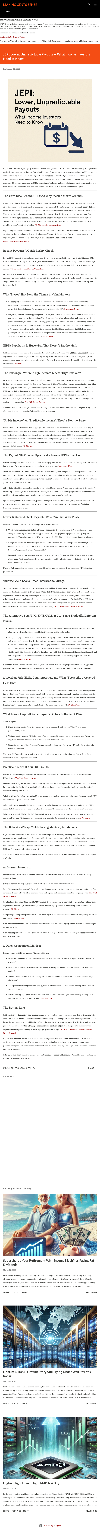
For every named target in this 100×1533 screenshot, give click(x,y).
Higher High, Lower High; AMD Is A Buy (31, 1483)
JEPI (12, 1068)
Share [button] (91, 1068)
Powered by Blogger (51, 1525)
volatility (29, 1068)
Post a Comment (20, 1292)
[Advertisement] (22, 1162)
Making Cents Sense (20, 4)
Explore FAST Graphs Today (12, 37)
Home (7, 11)
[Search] (89, 4)
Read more (91, 1292)
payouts (19, 1068)
